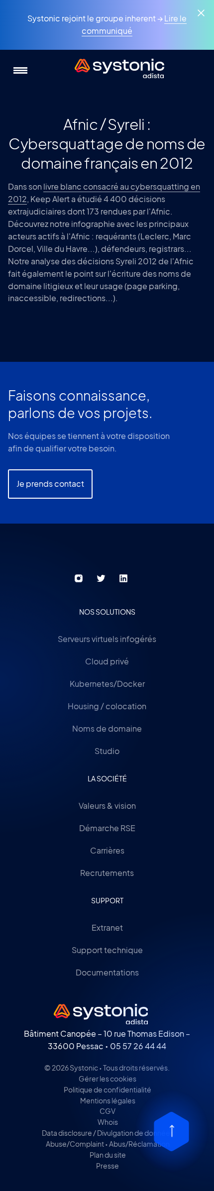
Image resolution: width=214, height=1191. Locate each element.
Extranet (107, 927)
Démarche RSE (107, 828)
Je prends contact (50, 483)
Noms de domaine (107, 728)
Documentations (107, 972)
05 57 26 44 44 (138, 1046)
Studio (107, 751)
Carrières (107, 850)
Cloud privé (107, 661)
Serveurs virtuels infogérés (107, 639)
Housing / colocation (107, 706)
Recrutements (107, 872)
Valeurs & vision (107, 805)
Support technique (107, 950)
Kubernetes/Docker (107, 683)
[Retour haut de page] (171, 1131)
